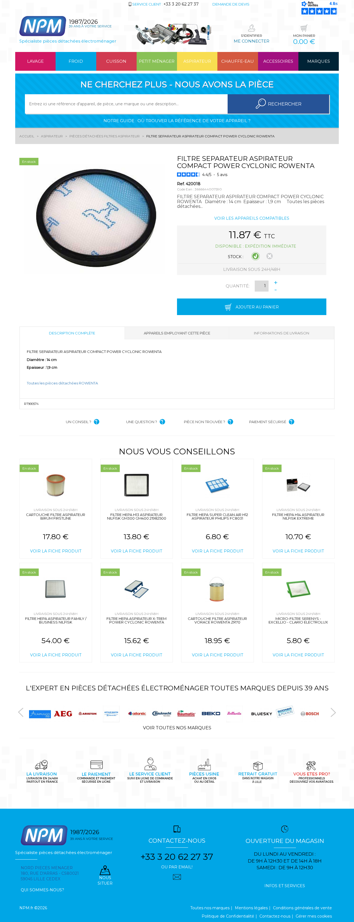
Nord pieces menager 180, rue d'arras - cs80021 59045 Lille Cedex (50, 873)
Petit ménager (157, 61)
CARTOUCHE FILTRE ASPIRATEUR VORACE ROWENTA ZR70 (217, 620)
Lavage (35, 61)
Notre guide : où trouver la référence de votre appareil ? (177, 120)
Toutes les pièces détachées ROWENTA (62, 383)
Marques (318, 61)
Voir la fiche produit (55, 551)
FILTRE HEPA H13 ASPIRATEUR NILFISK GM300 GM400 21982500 (136, 516)
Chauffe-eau (237, 61)
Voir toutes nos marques (177, 727)
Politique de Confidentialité (228, 916)
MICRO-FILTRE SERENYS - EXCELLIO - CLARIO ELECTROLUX (298, 620)
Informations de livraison (281, 333)
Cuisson (116, 61)
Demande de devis (230, 4)
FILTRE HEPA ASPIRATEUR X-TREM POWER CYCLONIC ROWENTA (136, 620)
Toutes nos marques (210, 907)
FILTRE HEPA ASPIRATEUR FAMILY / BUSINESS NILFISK (55, 620)
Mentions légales (251, 907)
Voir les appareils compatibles (251, 218)
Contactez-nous (274, 916)
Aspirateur (197, 61)
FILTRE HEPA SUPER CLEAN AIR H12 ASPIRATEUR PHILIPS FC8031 (217, 516)
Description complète (72, 333)
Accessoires (278, 61)
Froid (76, 61)
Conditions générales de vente (302, 907)
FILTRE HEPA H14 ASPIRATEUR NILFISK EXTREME (298, 516)
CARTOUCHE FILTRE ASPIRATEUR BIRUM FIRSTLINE (55, 516)
